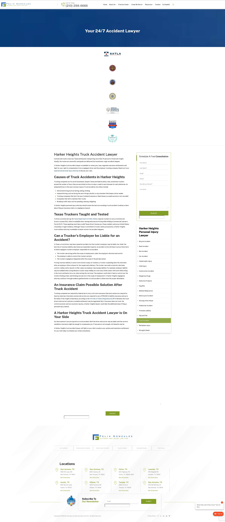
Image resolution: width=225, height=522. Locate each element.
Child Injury (143, 266)
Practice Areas (123, 4)
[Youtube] (166, 516)
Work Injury (161, 448)
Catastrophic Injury (145, 261)
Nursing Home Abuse (146, 301)
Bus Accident (143, 251)
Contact (157, 4)
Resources (148, 4)
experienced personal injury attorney (66, 171)
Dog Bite (142, 286)
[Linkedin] (163, 516)
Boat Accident (143, 246)
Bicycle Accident (144, 241)
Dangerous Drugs (144, 276)
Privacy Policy (152, 516)
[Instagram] (169, 516)
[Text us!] (218, 514)
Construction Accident (146, 271)
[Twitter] (160, 516)
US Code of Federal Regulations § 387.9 (103, 299)
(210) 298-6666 (77, 5)
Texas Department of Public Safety (86, 219)
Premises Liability (145, 310)
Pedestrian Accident (145, 305)
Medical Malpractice (146, 291)
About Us (112, 4)
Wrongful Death (144, 330)
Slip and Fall (143, 315)
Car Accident (143, 256)
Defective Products (145, 281)
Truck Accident (144, 320)
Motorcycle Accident (146, 296)
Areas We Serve (136, 4)
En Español (166, 4)
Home (105, 4)
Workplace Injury (144, 325)
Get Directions (65, 477)
